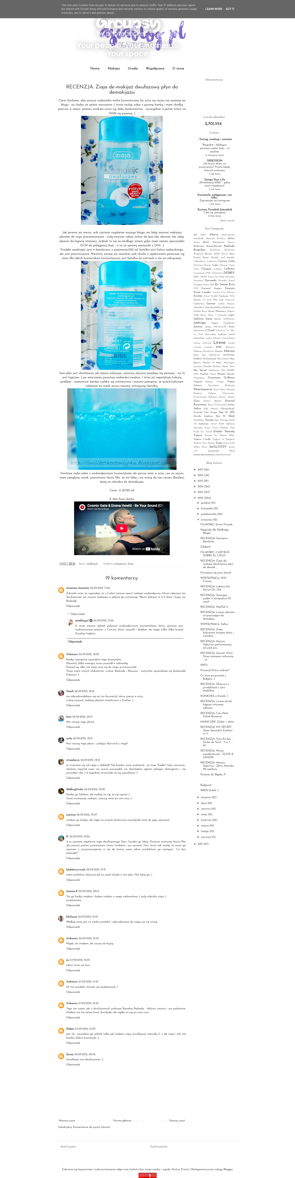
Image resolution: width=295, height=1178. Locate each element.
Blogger (228, 1169)
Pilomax (231, 390)
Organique (199, 378)
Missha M (208, 363)
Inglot (231, 315)
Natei (213, 374)
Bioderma (229, 250)
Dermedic (211, 280)
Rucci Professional (217, 405)
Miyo (219, 362)
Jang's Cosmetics (223, 323)
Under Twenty (224, 431)
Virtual (208, 435)
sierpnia (206, 797)
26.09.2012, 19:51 (96, 869)
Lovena (197, 347)
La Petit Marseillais (205, 334)
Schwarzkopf (228, 408)
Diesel (231, 281)
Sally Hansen (210, 409)
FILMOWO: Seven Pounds (216, 524)
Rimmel (230, 401)
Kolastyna (199, 330)
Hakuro (231, 311)
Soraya (209, 420)
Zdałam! (205, 547)
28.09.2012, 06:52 (84, 1054)
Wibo (232, 435)
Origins (220, 382)
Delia (221, 277)
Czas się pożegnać (215, 212)
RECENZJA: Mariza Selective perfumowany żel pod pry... (216, 644)
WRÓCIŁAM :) (209, 790)
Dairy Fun (213, 277)
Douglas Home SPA (204, 285)
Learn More (213, 9)
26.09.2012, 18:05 (89, 654)
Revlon (207, 401)
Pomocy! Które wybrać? (214, 670)
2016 (201, 475)
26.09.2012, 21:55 (88, 917)
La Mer (230, 330)
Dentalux (230, 277)
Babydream (219, 242)
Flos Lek (218, 300)
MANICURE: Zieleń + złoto (217, 721)
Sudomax (203, 424)
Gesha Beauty (226, 304)
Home (95, 68)
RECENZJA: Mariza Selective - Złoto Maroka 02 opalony (217, 766)
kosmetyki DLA (221, 451)
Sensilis (197, 416)
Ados (203, 235)
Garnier (210, 303)
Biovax (208, 254)
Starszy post (177, 1120)
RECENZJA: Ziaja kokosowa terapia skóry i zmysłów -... (217, 632)
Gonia (69, 1054)
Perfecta (230, 385)
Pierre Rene (220, 390)
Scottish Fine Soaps (205, 412)
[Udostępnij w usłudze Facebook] (70, 563)
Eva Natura (228, 292)
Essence (230, 288)
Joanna (198, 326)
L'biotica (220, 330)
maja (204, 814)
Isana (209, 318)
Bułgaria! (205, 785)
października (209, 514)
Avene (197, 242)
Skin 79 (221, 416)
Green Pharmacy (217, 311)
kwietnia (206, 820)
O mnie (178, 68)
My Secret (200, 370)
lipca (204, 803)
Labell (231, 334)
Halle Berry (200, 315)
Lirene (219, 342)
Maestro (230, 347)
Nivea (221, 374)
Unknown (72, 654)
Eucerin (216, 292)
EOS (196, 288)
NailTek (204, 374)
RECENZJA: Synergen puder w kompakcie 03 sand (215, 598)
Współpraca (155, 68)
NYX (196, 374)
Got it (230, 9)
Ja (67, 960)
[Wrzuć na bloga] (64, 563)
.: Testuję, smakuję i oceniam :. (214, 140)
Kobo (232, 327)
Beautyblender (214, 246)
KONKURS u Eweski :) (214, 696)
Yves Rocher (208, 443)
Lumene (209, 347)
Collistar (229, 269)
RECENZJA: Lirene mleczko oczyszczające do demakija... (217, 615)
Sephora (208, 416)
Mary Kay (200, 355)
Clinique (206, 269)
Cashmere (212, 261)
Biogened (198, 254)
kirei (68, 717)
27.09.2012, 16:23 (89, 1003)
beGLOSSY (218, 446)
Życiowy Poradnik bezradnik (214, 209)
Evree (206, 296)
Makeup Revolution (204, 351)
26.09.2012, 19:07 (87, 814)
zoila (69, 738)
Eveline (198, 296)
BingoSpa (199, 250)
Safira (197, 408)
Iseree (217, 319)
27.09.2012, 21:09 (85, 1029)
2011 (200, 844)
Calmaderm (200, 261)
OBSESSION (214, 160)
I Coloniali (220, 315)
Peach (70, 691)
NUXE (231, 370)
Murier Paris (228, 366)
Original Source (203, 382)
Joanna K (72, 891)
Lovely (231, 343)
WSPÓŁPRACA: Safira (214, 624)
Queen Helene (227, 397)
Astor (231, 238)
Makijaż (114, 68)
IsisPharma (229, 319)
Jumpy (208, 327)
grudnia (206, 503)
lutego (205, 831)
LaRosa (222, 334)
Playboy (198, 393)
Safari (231, 405)
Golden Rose (200, 311)
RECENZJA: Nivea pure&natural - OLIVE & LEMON (216, 754)
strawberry (73, 760)
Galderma (199, 304)
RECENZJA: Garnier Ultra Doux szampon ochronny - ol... (217, 656)
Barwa (231, 242)
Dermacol (198, 281)
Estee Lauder (202, 292)
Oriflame (229, 377)
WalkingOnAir (74, 789)
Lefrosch (206, 343)
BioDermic (215, 250)
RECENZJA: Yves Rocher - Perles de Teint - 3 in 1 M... (216, 742)
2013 (201, 492)
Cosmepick (199, 273)
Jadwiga (200, 322)
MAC (219, 347)
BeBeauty (199, 246)
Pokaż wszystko (227, 221)
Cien (215, 265)
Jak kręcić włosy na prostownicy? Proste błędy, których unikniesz (214, 167)
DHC (196, 277)
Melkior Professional (205, 359)
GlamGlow (199, 307)
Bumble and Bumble (223, 258)
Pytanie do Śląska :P (213, 774)
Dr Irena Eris (225, 284)
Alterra (213, 234)
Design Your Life (214, 179)
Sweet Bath (217, 424)
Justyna (71, 814)
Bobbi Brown (221, 254)
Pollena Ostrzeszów (221, 393)
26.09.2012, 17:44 (100, 588)
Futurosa (230, 300)
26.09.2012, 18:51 (90, 760)
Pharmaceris (203, 389)
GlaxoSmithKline (213, 307)
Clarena (224, 265)
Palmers (198, 385)
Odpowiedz (73, 606)
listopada (207, 508)
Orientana (214, 377)
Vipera (198, 435)
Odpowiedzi (78, 614)
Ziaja (130, 564)
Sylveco (230, 424)
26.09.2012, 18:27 (82, 717)
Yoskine (197, 443)
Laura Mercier (213, 338)
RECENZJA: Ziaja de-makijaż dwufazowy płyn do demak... (216, 564)
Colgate (218, 269)
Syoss (207, 428)
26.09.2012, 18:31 (83, 738)
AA (195, 235)
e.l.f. (196, 451)
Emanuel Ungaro (211, 288)
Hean (210, 315)
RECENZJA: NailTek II (214, 607)
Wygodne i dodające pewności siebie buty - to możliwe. (214, 148)
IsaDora (198, 318)
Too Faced (206, 432)
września (206, 519)
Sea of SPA (227, 412)
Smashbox (199, 420)
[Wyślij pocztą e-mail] (61, 563)
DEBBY (229, 273)
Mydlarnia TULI (217, 370)
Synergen (198, 428)
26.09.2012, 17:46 (104, 620)
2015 (201, 481)
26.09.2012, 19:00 (94, 789)
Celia (231, 261)
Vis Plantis (220, 435)
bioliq (232, 447)
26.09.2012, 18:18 (84, 691)
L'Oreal (209, 330)
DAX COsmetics (214, 273)
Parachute (213, 385)
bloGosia (71, 917)
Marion (219, 351)
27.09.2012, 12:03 (80, 960)
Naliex (70, 1029)
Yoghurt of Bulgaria (223, 439)
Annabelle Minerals (204, 238)
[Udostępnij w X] (67, 563)
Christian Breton (202, 265)
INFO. (204, 665)
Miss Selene (223, 359)
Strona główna (122, 1120)
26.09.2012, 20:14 (89, 891)
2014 (201, 486)
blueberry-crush (75, 869)
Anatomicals (228, 235)
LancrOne (199, 338)
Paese (231, 381)
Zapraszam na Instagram (215, 200)
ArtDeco (221, 238)
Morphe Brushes (212, 366)
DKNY (203, 277)
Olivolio (231, 374)
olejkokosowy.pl (222, 455)
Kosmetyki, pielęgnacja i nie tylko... (215, 196)
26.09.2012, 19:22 (79, 836)
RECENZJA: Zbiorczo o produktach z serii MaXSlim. (214, 687)
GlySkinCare (228, 307)
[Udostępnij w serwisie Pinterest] (74, 563)
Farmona (223, 296)
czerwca (206, 809)
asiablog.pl (81, 620)
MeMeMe (229, 355)
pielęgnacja (120, 564)
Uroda (133, 68)
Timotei (224, 428)
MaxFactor (214, 355)
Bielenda (229, 246)
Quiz (197, 401)
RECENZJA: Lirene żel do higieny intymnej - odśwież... (216, 704)
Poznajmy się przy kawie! (215, 572)
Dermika (222, 281)
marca (205, 825)
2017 (201, 469)
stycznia (206, 837)
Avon (206, 242)
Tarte (215, 428)
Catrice (222, 261)
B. (67, 836)
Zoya (226, 443)
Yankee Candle (202, 439)
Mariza (229, 351)
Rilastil (217, 401)
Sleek (231, 416)
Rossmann (200, 404)
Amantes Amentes (77, 588)
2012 (201, 498)
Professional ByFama (205, 397)
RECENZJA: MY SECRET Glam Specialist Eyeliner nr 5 (216, 730)
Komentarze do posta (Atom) (91, 1127)
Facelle (214, 296)
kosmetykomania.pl (204, 454)
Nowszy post (67, 1120)
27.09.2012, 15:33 (88, 981)
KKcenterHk (220, 327)
